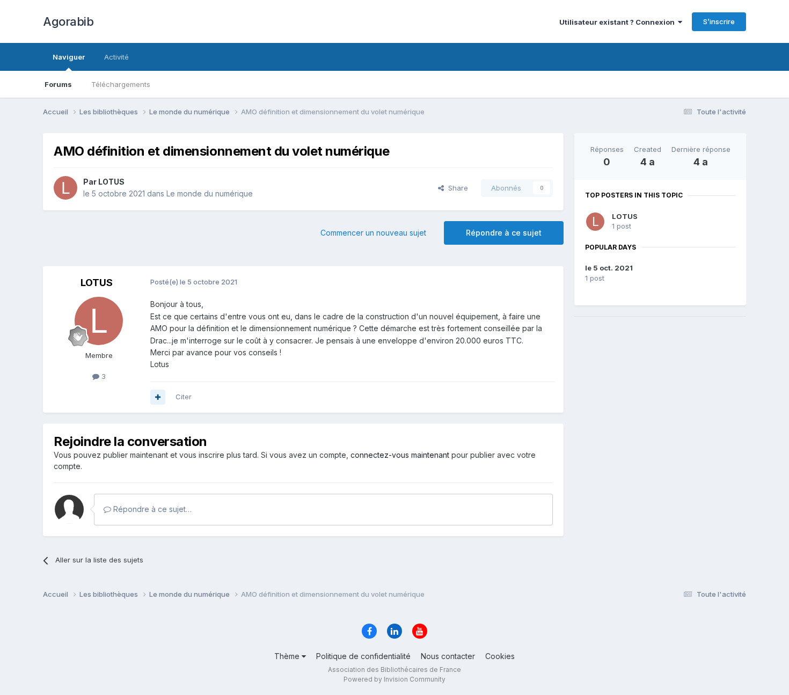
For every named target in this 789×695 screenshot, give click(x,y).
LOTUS (625, 216)
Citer (184, 396)
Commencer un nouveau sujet (373, 232)
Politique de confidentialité (363, 656)
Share (456, 188)
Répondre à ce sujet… (151, 509)
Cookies (500, 656)
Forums (58, 84)
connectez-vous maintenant (399, 454)
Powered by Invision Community (394, 679)
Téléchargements (120, 84)
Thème (288, 656)
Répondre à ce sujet (504, 232)
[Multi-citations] (157, 397)
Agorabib (68, 21)
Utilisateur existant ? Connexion (618, 22)
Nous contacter (448, 656)
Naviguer (69, 57)
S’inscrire (719, 21)
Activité (116, 57)
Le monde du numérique (209, 193)
